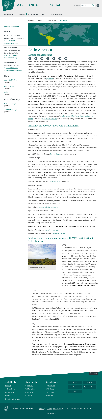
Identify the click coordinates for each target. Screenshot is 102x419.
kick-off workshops (51, 230)
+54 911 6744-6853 (12, 67)
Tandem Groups (54, 181)
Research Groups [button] (12, 99)
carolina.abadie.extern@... (14, 70)
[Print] (65, 58)
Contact (75, 382)
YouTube (51, 392)
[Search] (93, 5)
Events (75, 387)
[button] (54, 263)
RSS (75, 391)
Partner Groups (55, 154)
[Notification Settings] (98, 5)
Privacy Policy (58, 409)
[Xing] (53, 58)
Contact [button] (8, 31)
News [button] (6, 76)
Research (20, 14)
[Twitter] (47, 58)
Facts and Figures (11, 389)
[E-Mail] (59, 58)
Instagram (51, 389)
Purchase (8, 396)
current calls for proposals (48, 207)
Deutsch (77, 5)
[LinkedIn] (35, 58)
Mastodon (31, 389)
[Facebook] (29, 58)
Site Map (42, 409)
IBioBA (50, 79)
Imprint (49, 409)
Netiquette (49, 396)
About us (8, 14)
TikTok (29, 396)
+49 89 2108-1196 (11, 41)
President (8, 386)
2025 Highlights (10, 80)
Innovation (56, 14)
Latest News (9, 86)
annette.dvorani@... (12, 58)
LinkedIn (30, 392)
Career (45, 14)
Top (95, 374)
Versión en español (11, 26)
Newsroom (33, 14)
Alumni (89, 382)
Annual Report (10, 392)
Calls (6, 92)
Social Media (31, 382)
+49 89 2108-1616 (11, 55)
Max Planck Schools (49, 119)
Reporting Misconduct (12, 399)
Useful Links (10, 382)
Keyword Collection (89, 387)
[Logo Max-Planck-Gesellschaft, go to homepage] (37, 7)
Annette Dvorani (59, 234)
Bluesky (30, 386)
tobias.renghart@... (12, 43)
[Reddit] (41, 58)
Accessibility (51, 413)
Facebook (51, 386)
